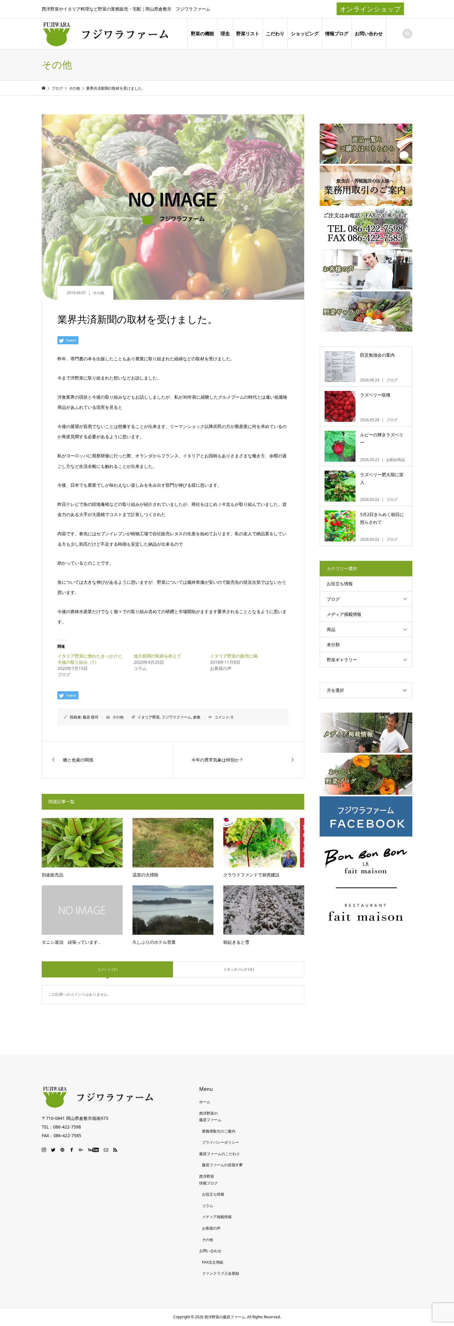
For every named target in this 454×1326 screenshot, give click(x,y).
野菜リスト (247, 33)
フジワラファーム (176, 717)
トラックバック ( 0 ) (239, 969)
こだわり (275, 33)
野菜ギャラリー (342, 660)
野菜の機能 (202, 33)
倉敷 (196, 717)
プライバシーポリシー (220, 1142)
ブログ (333, 599)
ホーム (204, 1101)
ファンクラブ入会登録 (220, 1273)
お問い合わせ (369, 33)
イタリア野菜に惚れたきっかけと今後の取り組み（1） (89, 659)
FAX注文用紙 (212, 1262)
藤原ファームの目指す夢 (222, 1164)
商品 (331, 629)
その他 (98, 292)
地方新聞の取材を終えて (157, 656)
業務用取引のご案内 (218, 1131)
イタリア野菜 (148, 717)
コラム (207, 1205)
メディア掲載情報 (344, 614)
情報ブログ (336, 33)
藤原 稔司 (91, 717)
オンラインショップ (370, 8)
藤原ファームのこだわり (219, 1153)
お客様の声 (211, 1228)
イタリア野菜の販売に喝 (234, 656)
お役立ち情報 (340, 584)
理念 (225, 33)
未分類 (333, 644)
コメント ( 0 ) (107, 969)
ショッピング (305, 33)
